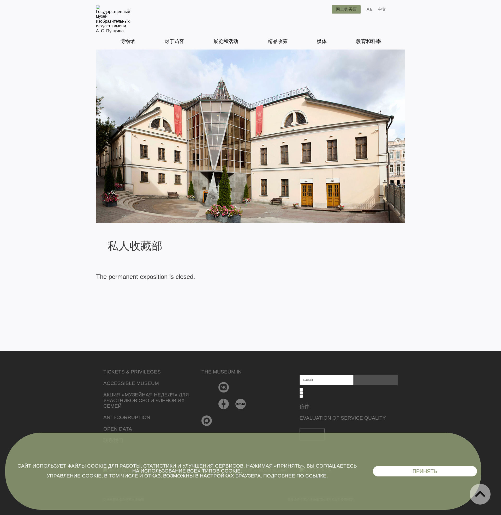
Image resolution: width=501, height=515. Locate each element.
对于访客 (174, 41)
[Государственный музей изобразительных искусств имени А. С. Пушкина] (113, 31)
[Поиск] (324, 9)
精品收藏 (278, 41)
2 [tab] (250, 205)
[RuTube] (240, 404)
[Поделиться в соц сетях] (398, 9)
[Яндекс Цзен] (223, 404)
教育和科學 (368, 41)
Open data (117, 429)
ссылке (315, 476)
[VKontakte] (223, 387)
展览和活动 (225, 41)
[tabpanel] (250, 136)
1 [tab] (245, 205)
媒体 (322, 41)
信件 (304, 406)
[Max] (206, 420)
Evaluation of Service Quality (343, 418)
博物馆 (127, 41)
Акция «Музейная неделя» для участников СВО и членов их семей (146, 400)
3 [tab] (255, 205)
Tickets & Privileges (132, 372)
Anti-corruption (126, 417)
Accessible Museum (131, 383)
